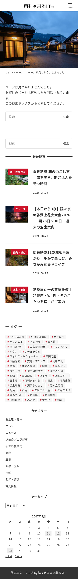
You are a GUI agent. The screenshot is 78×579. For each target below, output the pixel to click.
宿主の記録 (56, 371)
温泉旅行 (65, 380)
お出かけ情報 (39, 337)
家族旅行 (60, 366)
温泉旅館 (15, 385)
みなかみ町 (16, 346)
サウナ (13, 351)
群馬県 (34, 395)
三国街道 (51, 356)
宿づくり (15, 371)
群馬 (24, 390)
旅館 (8, 453)
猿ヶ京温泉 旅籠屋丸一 (52, 573)
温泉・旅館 (12, 466)
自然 (8, 473)
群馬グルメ (63, 390)
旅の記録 (27, 375)
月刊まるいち (32, 380)
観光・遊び (12, 479)
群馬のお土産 (42, 390)
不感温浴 (15, 361)
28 (10, 551)
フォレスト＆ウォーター (24, 356)
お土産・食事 (13, 419)
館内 (60, 400)
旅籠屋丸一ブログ (22, 573)
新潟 (12, 375)
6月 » (18, 556)
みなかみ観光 (38, 346)
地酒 (12, 366)
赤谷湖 (31, 400)
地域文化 (58, 361)
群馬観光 (50, 395)
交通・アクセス (36, 361)
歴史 (8, 459)
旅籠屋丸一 (61, 375)
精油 (12, 390)
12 (58, 533)
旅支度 (44, 375)
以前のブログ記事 (16, 439)
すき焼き (59, 337)
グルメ (9, 426)
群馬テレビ (16, 395)
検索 (66, 116)
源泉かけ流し (35, 385)
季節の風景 (28, 366)
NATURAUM (17, 337)
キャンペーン (60, 346)
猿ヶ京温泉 (56, 385)
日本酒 (13, 380)
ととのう (35, 341)
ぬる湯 (51, 341)
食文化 (46, 400)
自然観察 (15, 400)
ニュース (10, 432)
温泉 (50, 380)
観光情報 (11, 486)
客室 (45, 366)
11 (48, 533)
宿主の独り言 (35, 371)
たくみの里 (16, 341)
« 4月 (8, 556)
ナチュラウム (32, 351)
